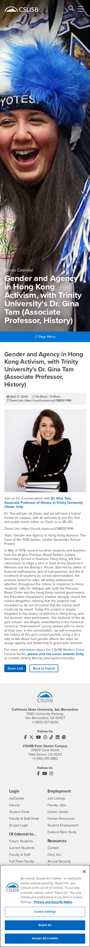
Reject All (44, 925)
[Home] (21, 9)
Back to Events (44, 668)
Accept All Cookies (45, 938)
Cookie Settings (45, 912)
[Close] (84, 871)
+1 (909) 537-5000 (45, 722)
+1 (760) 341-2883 (45, 758)
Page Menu (46, 337)
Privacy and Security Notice (53, 902)
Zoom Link (15, 668)
